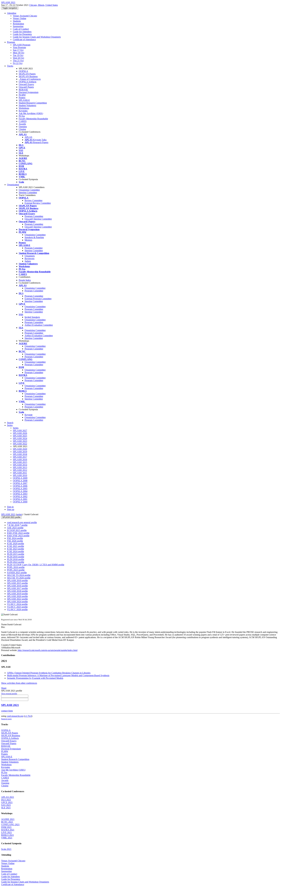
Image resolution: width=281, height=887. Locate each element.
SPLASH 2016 (20, 459)
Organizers (30, 256)
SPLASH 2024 (20, 438)
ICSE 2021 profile (15, 546)
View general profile (9, 693)
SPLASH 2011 (20, 472)
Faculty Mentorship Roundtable (33, 118)
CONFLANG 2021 (10, 824)
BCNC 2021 (7, 822)
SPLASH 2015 (20, 462)
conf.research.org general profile (22, 522)
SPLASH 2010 (20, 475)
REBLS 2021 (7, 835)
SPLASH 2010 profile (17, 580)
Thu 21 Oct (18, 60)
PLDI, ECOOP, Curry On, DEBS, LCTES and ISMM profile (35, 564)
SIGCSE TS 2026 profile (18, 578)
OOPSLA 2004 (20, 491)
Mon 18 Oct (18, 52)
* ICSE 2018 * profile (17, 525)
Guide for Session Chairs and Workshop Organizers (37, 37)
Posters (22, 97)
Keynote (28, 414)
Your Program (19, 47)
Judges (28, 261)
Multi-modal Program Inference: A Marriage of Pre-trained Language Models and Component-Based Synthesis (58, 675)
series (19, 514)
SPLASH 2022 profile (17, 599)
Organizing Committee (29, 190)
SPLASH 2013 (20, 467)
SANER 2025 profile (17, 572)
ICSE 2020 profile (15, 543)
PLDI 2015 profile (15, 554)
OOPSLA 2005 (20, 488)
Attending (11, 13)
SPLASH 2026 (20, 433)
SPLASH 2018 (20, 454)
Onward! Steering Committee (38, 219)
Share (3, 688)
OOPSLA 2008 (20, 480)
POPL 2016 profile (16, 567)
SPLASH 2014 (20, 465)
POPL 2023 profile (16, 570)
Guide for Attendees (22, 31)
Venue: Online (19, 18)
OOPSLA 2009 (20, 478)
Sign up (10, 509)
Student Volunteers (27, 105)
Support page (6, 719)
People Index (25, 280)
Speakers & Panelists (34, 237)
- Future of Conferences (30, 79)
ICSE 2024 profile (15, 551)
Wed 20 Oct (18, 58)
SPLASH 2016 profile (17, 585)
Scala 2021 (6, 849)
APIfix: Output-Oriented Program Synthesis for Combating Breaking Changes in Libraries (48, 673)
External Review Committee (38, 203)
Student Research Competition (33, 103)
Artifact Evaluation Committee (39, 325)
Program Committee (34, 216)
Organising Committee (35, 288)
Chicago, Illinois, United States (43, 5)
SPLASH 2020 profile (17, 596)
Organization (13, 184)
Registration (18, 23)
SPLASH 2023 (20, 441)
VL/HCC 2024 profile (17, 604)
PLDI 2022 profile (15, 562)
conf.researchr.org (15, 716)
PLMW (22, 95)
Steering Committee (28, 192)
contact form (7, 711)
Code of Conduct (21, 29)
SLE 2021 (6, 807)
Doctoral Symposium (28, 92)
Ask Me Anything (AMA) (31, 113)
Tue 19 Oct (18, 55)
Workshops (24, 108)
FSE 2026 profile (15, 541)
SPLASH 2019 (20, 451)
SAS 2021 (6, 805)
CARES (22, 121)
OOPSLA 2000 (20, 502)
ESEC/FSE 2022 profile (18, 533)
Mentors (28, 240)
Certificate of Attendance (24, 39)
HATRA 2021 (7, 830)
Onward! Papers (26, 87)
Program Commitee (34, 248)
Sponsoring (18, 26)
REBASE (23, 89)
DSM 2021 (6, 827)
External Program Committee (38, 298)
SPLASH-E (24, 100)
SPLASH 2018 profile (17, 591)
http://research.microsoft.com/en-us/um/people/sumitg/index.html (47, 650)
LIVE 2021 (6, 832)
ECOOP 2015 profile (17, 530)
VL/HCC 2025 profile (17, 607)
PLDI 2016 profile (15, 556)
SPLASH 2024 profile (17, 601)
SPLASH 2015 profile (17, 583)
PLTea (22, 116)
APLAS (28, 137)
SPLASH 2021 (8, 514)
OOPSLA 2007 (20, 483)
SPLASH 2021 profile (11, 517)
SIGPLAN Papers (27, 74)
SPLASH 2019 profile (17, 593)
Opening (23, 126)
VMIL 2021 (6, 837)
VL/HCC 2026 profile (17, 609)
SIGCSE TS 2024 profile (18, 575)
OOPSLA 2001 (20, 499)
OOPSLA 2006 (20, 486)
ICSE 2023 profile (15, 549)
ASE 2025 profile (15, 527)
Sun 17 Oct (18, 50)
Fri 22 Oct (17, 63)
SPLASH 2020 (20, 449)
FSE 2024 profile (15, 538)
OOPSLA (23, 71)
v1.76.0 (28, 716)
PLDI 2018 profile (15, 559)
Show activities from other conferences (19, 683)
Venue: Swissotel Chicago (25, 16)
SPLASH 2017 (20, 457)
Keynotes (23, 110)
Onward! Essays (26, 84)
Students (17, 21)
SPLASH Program (21, 45)
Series (15, 428)
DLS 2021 (6, 799)
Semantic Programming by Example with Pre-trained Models (35, 678)
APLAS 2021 (7, 797)
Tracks (10, 66)
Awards (22, 124)
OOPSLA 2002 (20, 496)
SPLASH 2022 (20, 443)
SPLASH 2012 (20, 470)
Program (11, 42)
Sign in (10, 506)
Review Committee (33, 200)
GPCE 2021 (7, 802)
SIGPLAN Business (28, 76)
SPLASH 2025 (20, 436)
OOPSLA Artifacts (27, 81)
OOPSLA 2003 (20, 494)
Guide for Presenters (22, 34)
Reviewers (29, 258)
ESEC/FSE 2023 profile (18, 535)
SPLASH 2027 (20, 430)
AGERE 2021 (7, 819)
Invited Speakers (32, 317)
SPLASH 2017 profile (17, 588)
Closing (22, 129)
